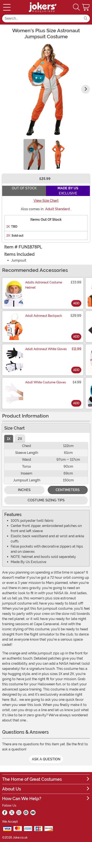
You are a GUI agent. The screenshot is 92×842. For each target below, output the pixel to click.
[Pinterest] (25, 812)
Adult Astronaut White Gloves (46, 349)
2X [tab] (20, 439)
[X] (11, 812)
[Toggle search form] (76, 7)
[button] (86, 7)
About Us (11, 788)
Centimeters (68, 490)
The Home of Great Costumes (32, 779)
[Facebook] (4, 812)
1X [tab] (8, 439)
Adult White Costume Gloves (45, 382)
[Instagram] (18, 812)
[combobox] (41, 18)
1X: (8, 226)
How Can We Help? (21, 798)
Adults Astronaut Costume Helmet (43, 285)
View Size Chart (46, 201)
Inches (24, 490)
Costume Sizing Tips (46, 500)
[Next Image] (85, 89)
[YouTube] (33, 812)
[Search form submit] (85, 18)
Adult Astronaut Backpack (43, 315)
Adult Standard (57, 209)
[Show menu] (7, 7)
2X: (8, 235)
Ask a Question (46, 759)
